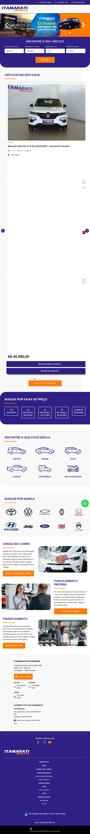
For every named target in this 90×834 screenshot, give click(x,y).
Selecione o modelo (32, 440)
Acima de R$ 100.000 (79, 804)
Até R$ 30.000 (11, 804)
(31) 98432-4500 (45, 2)
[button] (6, 221)
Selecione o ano (51, 440)
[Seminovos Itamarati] (15, 9)
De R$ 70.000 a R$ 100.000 (62, 806)
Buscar (45, 453)
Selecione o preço (72, 440)
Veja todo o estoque (45, 776)
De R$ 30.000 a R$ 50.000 (28, 806)
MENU (86, 11)
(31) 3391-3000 (79, 2)
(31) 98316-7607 (62, 2)
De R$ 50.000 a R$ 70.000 (45, 806)
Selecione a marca (11, 440)
